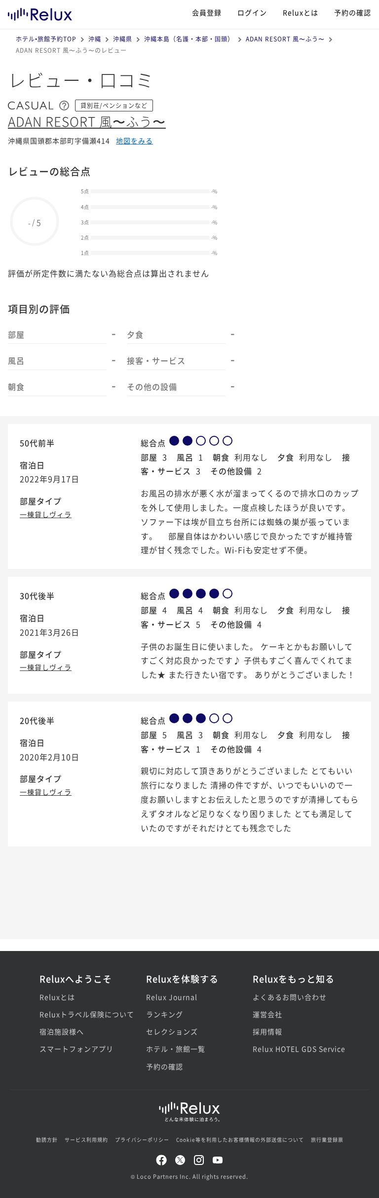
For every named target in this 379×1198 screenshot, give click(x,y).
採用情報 (267, 1031)
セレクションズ (172, 1031)
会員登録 (207, 12)
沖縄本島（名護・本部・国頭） (189, 39)
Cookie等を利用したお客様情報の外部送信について (240, 1139)
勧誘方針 (47, 1139)
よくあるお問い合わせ (290, 997)
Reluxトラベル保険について (82, 1014)
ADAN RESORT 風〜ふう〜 (285, 39)
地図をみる (134, 140)
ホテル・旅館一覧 (175, 1049)
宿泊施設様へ (61, 1031)
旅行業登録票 (327, 1139)
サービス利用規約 (86, 1139)
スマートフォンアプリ (76, 1049)
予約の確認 (352, 12)
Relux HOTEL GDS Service (296, 1049)
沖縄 (94, 39)
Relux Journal (171, 997)
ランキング (164, 1014)
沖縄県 (122, 39)
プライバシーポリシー (142, 1139)
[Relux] (40, 12)
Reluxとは (300, 12)
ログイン (252, 12)
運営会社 (267, 1014)
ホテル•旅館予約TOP (46, 39)
